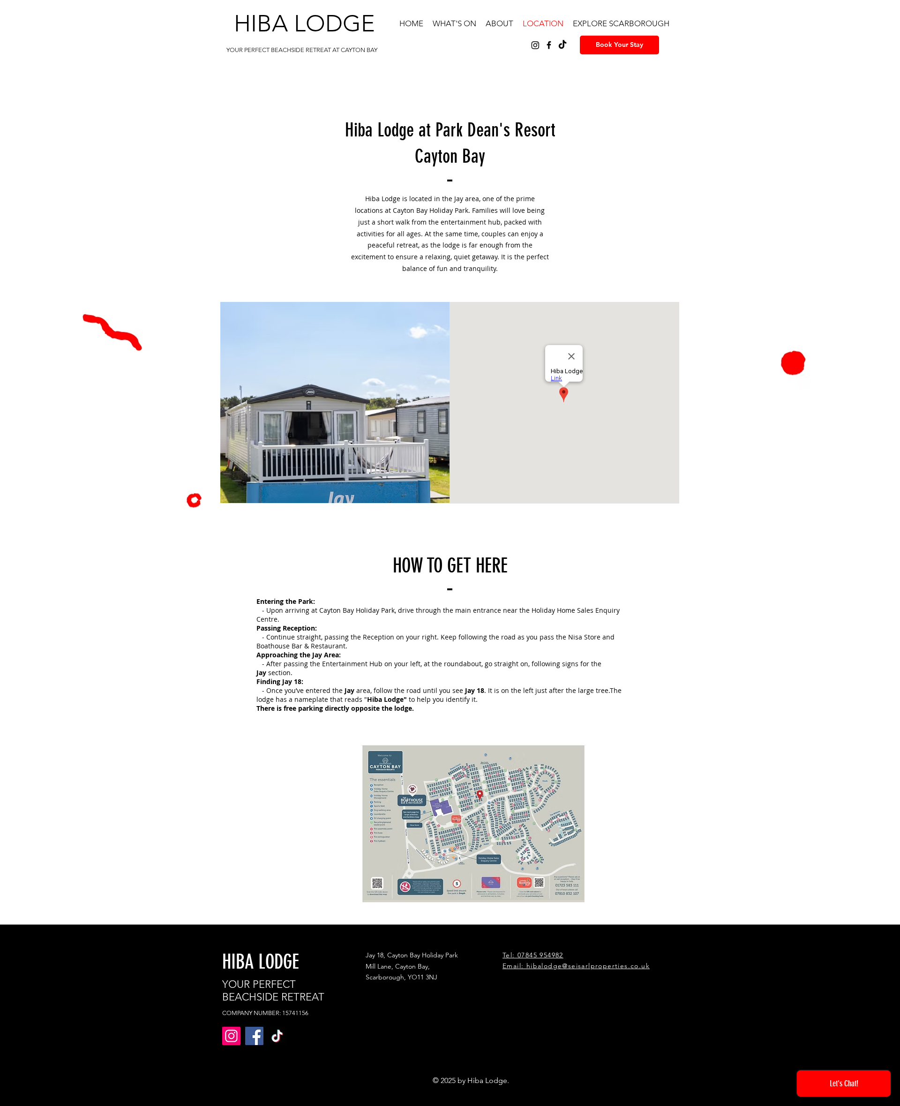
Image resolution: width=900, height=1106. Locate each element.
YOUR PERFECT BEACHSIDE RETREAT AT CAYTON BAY (301, 49)
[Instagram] (535, 45)
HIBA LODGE (304, 23)
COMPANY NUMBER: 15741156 (265, 1012)
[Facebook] (254, 1036)
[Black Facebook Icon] (549, 45)
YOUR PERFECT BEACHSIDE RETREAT (273, 990)
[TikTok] (562, 45)
